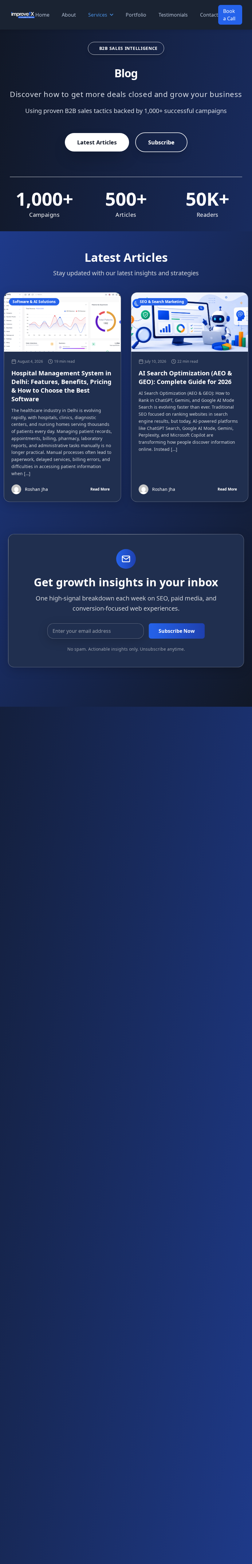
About (69, 14)
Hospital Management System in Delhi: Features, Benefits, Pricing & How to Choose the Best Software (61, 386)
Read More (100, 489)
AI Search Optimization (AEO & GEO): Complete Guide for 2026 (185, 377)
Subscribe (161, 142)
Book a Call (229, 15)
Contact (209, 14)
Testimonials (173, 14)
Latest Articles (97, 142)
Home (42, 14)
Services (97, 14)
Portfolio (136, 14)
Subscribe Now (177, 631)
